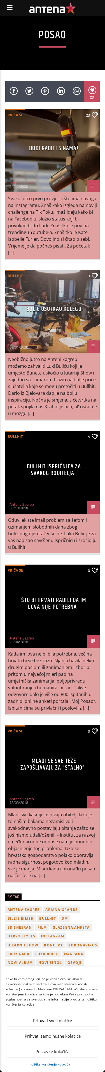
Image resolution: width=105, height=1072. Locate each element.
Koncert (53, 945)
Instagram (52, 936)
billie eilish (21, 918)
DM (65, 918)
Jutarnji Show (23, 945)
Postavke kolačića (52, 1051)
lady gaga (19, 953)
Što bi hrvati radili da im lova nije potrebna (53, 603)
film (42, 927)
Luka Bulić (47, 953)
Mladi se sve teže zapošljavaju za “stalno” (52, 764)
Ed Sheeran (20, 927)
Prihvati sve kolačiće (52, 1020)
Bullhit (15, 275)
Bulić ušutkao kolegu (53, 309)
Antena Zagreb (22, 182)
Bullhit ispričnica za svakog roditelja (54, 470)
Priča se (15, 114)
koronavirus (82, 945)
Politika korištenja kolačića (49, 1064)
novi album (20, 962)
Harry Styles (21, 936)
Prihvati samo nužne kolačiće (53, 1036)
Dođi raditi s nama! (53, 148)
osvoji (74, 962)
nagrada (73, 953)
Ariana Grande (61, 909)
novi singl (50, 962)
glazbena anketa (71, 927)
